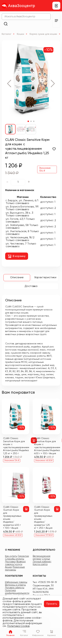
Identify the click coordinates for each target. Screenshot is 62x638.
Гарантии (23, 556)
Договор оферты (14, 587)
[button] (9, 83)
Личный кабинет (42, 561)
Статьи (46, 559)
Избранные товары (16, 582)
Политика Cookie (18, 626)
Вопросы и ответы (15, 585)
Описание (17, 277)
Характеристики (45, 277)
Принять (51, 604)
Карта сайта (40, 564)
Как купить (11, 556)
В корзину (19, 256)
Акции (8, 567)
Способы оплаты (14, 559)
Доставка (31, 286)
